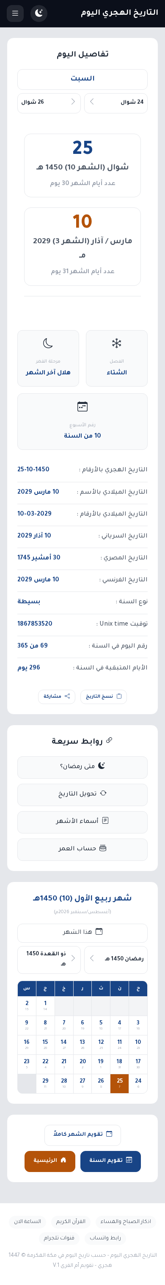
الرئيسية (45, 1161)
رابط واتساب (105, 1239)
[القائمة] (15, 13)
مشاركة (52, 696)
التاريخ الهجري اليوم (119, 13)
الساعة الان (27, 1222)
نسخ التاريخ (99, 696)
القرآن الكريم (70, 1222)
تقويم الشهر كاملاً (78, 1135)
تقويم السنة (106, 1161)
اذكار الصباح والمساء (126, 1222)
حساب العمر (77, 849)
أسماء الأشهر (77, 822)
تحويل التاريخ (77, 794)
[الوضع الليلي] (38, 13)
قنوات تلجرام (59, 1239)
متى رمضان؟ (77, 767)
